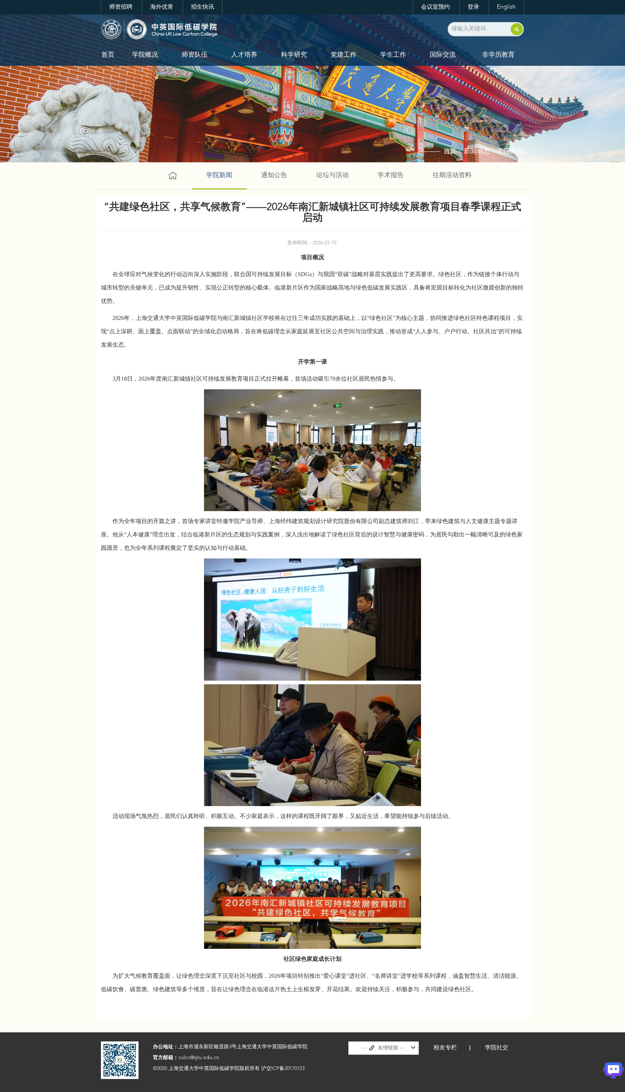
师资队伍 (195, 55)
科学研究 (294, 55)
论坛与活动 (332, 175)
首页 (107, 55)
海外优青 (161, 7)
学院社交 (496, 1048)
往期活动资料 (452, 175)
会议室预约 (435, 7)
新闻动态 (477, 151)
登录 (473, 7)
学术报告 (391, 175)
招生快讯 (202, 7)
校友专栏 (445, 1048)
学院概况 (145, 55)
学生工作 (393, 55)
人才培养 (244, 55)
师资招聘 (120, 7)
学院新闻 (510, 151)
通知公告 (274, 175)
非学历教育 (498, 55)
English (506, 7)
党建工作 (344, 55)
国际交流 (443, 55)
